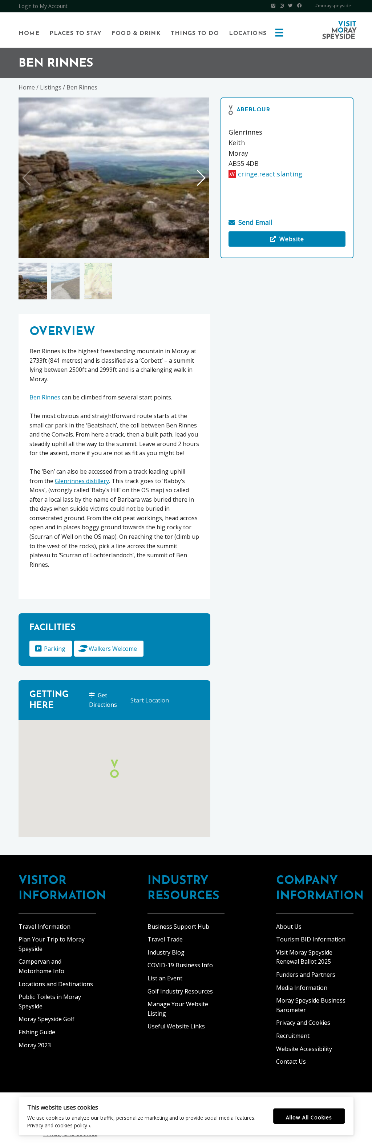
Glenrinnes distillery (82, 481)
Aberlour (253, 110)
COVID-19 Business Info (180, 965)
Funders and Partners (305, 975)
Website (266, 241)
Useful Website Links (176, 1026)
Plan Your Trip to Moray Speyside (52, 944)
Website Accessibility (304, 1049)
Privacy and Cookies (303, 1023)
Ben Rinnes (44, 397)
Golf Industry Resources (180, 991)
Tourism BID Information (310, 939)
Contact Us (291, 1062)
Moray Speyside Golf (46, 1019)
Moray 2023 (35, 1045)
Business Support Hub (178, 927)
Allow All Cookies (309, 1117)
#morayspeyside (333, 6)
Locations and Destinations (56, 984)
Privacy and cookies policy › (58, 1125)
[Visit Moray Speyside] (339, 30)
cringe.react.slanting (270, 174)
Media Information (301, 988)
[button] (201, 178)
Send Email (255, 222)
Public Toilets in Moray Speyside (50, 1001)
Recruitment (293, 1036)
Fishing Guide (37, 1032)
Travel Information (44, 927)
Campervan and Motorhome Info (41, 966)
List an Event (164, 978)
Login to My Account (43, 6)
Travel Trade (165, 939)
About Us (289, 927)
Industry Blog (166, 952)
